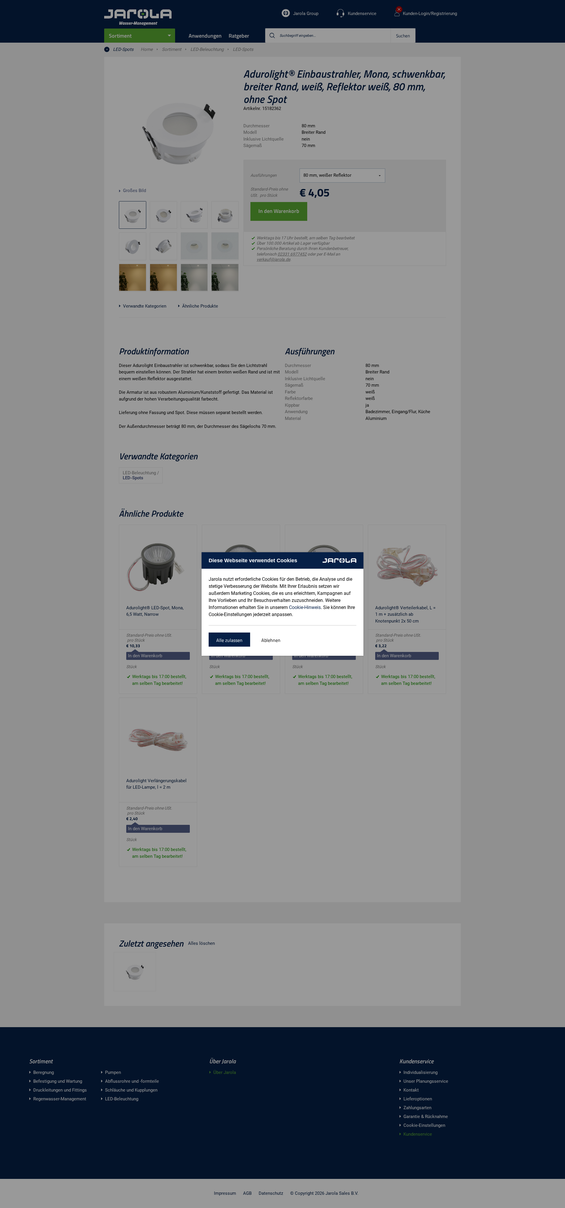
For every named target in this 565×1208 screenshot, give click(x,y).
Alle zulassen (229, 640)
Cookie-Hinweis (305, 607)
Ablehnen (270, 640)
